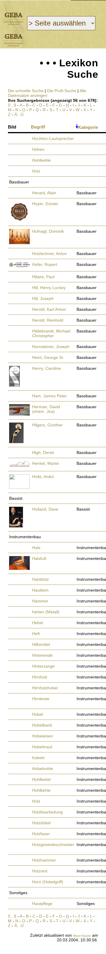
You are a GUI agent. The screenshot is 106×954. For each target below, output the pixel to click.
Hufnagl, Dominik (48, 231)
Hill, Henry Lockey (49, 287)
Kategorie (88, 127)
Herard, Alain (44, 192)
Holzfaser (41, 833)
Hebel (37, 622)
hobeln (38, 757)
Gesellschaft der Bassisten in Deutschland (13, 18)
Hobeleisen (42, 736)
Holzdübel (41, 822)
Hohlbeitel (41, 779)
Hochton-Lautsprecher (53, 138)
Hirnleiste (40, 698)
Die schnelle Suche (26, 90)
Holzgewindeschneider (53, 844)
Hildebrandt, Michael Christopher (51, 333)
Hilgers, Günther (47, 425)
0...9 (12, 105)
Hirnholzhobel (45, 687)
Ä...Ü (19, 114)
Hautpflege (42, 903)
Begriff (38, 126)
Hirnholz (39, 677)
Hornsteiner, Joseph (50, 346)
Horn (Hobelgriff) (47, 881)
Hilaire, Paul (43, 276)
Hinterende (42, 655)
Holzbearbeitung (47, 812)
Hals (36, 547)
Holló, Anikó (43, 476)
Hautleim (40, 590)
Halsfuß (39, 558)
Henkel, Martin (45, 463)
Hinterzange (43, 666)
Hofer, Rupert (44, 264)
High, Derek (43, 452)
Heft (36, 633)
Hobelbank (42, 725)
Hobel (37, 714)
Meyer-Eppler (82, 935)
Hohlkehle (41, 160)
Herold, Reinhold (47, 320)
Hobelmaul (42, 746)
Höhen (38, 149)
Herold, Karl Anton (49, 309)
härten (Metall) (45, 611)
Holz (36, 171)
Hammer (40, 601)
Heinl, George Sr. (48, 357)
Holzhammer (44, 860)
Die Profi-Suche (61, 90)
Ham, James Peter (49, 396)
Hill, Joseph (43, 298)
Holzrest (39, 871)
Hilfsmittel (41, 644)
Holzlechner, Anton (49, 253)
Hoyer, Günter (45, 203)
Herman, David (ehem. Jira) (46, 409)
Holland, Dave (45, 509)
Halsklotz (40, 579)
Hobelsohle (42, 768)
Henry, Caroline (46, 368)
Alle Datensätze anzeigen (47, 93)
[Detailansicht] (19, 220)
